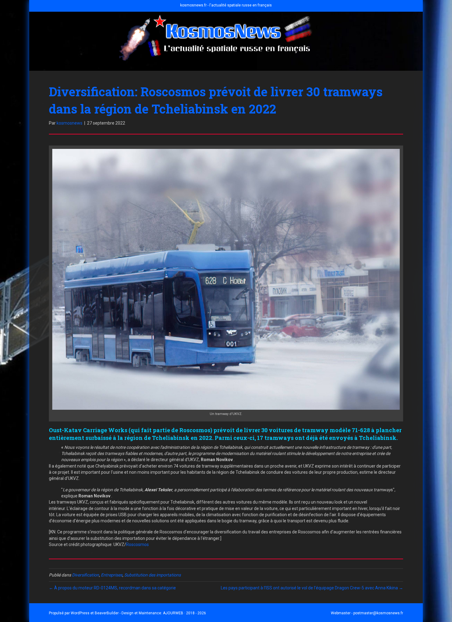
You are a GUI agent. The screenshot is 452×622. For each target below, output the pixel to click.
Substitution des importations (152, 574)
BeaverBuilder (107, 613)
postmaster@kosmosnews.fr (378, 613)
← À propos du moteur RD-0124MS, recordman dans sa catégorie (112, 587)
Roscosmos (137, 544)
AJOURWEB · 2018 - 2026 (184, 613)
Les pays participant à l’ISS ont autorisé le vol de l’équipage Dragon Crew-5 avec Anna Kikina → (312, 587)
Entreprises (111, 574)
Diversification (85, 574)
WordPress (80, 613)
